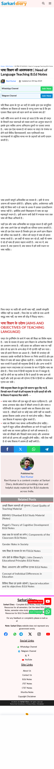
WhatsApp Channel (28, 647)
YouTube (28, 660)
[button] (43, 3)
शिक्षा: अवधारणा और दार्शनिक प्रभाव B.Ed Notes (24, 567)
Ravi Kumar (11, 81)
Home (2, 66)
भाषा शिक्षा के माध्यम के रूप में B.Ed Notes (21, 551)
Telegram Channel (28, 651)
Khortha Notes (27, 692)
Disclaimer (40, 704)
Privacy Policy (31, 704)
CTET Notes (27, 688)
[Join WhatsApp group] (47, 611)
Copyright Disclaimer (27, 697)
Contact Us (27, 675)
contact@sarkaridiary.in (28, 621)
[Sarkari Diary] (14, 3)
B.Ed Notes (9, 66)
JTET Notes (27, 684)
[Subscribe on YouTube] (47, 601)
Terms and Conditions (17, 704)
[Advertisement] (27, 34)
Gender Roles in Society (15, 544)
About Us (27, 671)
